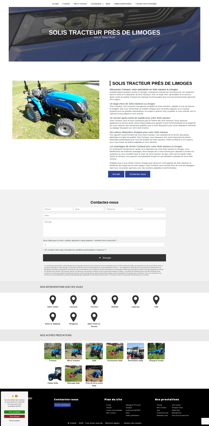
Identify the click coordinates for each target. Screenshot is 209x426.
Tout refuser (14, 416)
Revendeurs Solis (162, 415)
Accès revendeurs (62, 405)
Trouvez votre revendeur (146, 4)
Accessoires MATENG (133, 410)
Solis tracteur (176, 405)
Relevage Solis (176, 413)
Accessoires (96, 4)
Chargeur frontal (177, 407)
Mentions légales (112, 423)
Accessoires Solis (162, 413)
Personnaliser (14, 420)
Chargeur (129, 407)
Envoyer (107, 257)
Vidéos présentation (122, 4)
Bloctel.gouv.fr (105, 275)
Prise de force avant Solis (180, 415)
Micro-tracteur (80, 4)
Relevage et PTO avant (133, 405)
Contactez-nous (138, 174)
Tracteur (66, 4)
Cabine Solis (176, 410)
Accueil (55, 4)
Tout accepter (14, 412)
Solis (158, 410)
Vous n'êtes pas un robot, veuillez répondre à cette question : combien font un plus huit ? (80, 240)
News (108, 4)
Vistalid (73, 423)
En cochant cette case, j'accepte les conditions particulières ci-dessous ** (75, 250)
